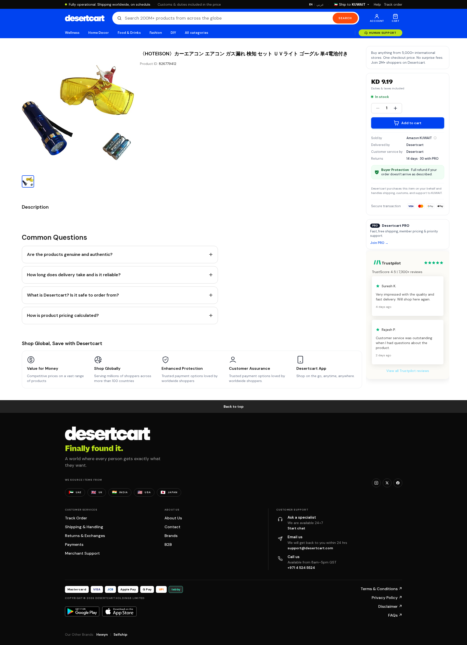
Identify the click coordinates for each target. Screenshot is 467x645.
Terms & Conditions (381, 588)
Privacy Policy (387, 597)
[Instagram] (376, 482)
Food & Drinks (129, 33)
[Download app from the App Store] (119, 611)
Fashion (156, 33)
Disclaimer (390, 606)
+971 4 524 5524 (301, 567)
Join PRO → (379, 243)
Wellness (72, 33)
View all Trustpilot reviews (407, 371)
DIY (173, 33)
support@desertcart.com (310, 548)
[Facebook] (397, 482)
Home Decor (98, 33)
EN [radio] (311, 4)
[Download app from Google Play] (82, 611)
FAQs (395, 615)
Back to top (234, 406)
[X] (387, 482)
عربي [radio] (320, 4)
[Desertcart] (84, 18)
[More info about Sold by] (435, 138)
